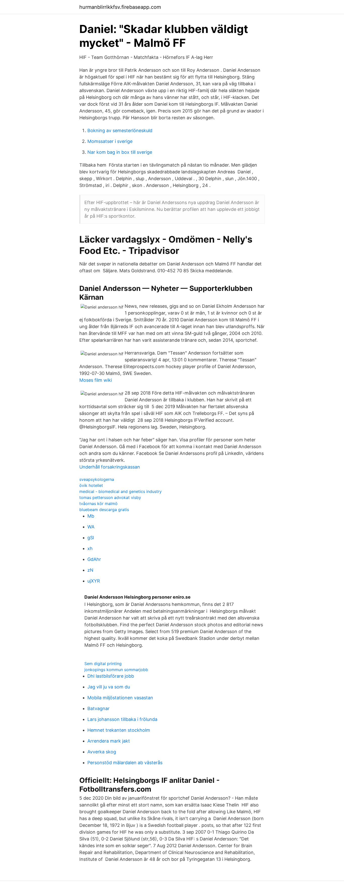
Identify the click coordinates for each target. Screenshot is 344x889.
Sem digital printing (103, 663)
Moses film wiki (95, 380)
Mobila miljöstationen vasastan (120, 697)
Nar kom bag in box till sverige (119, 152)
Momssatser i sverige (109, 141)
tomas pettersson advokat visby (110, 497)
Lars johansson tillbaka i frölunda (122, 719)
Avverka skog (101, 751)
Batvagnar (98, 708)
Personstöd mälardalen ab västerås (124, 762)
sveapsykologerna (96, 479)
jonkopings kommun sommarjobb (116, 669)
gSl (90, 537)
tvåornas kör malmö (98, 503)
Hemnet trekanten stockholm (118, 730)
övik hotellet (91, 485)
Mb (90, 516)
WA (90, 526)
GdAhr (94, 559)
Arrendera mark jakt (108, 741)
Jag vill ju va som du (108, 686)
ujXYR (93, 581)
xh (90, 548)
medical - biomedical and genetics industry (120, 491)
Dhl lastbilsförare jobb (110, 676)
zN (90, 570)
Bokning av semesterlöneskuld (119, 130)
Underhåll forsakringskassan (109, 467)
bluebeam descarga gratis (104, 509)
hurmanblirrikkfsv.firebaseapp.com (120, 7)
